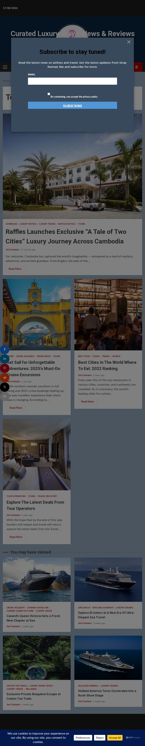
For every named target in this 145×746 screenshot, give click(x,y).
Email (31, 74)
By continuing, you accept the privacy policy (74, 97)
